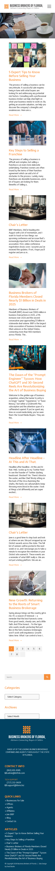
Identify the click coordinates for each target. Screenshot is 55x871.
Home (7, 30)
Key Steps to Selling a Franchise (20, 839)
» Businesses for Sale (14, 800)
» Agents (9, 807)
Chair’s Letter (18, 225)
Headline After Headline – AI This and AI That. (27, 460)
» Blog (8, 818)
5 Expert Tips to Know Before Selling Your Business (24, 75)
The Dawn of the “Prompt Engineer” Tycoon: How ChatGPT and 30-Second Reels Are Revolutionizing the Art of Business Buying (27, 382)
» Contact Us (10, 821)
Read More (14, 115)
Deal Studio (11, 866)
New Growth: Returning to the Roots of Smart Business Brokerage (25, 604)
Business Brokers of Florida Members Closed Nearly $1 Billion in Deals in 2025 (27, 298)
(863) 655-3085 (13, 770)
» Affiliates (10, 811)
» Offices (9, 804)
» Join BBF (9, 814)
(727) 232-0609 (14, 782)
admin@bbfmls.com (16, 773)
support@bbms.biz (15, 785)
